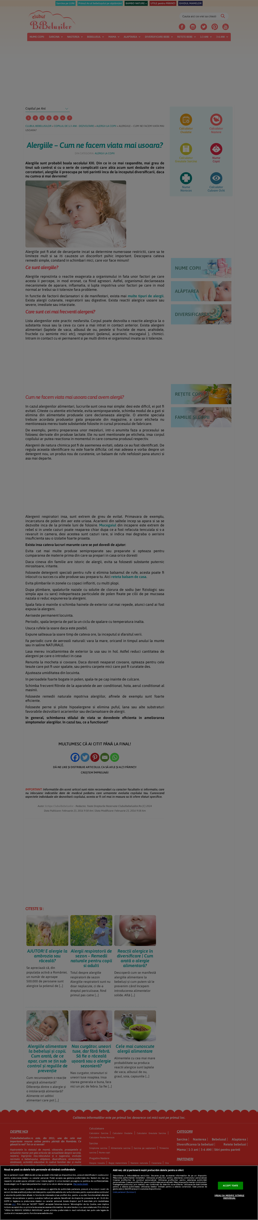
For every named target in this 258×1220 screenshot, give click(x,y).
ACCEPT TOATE (230, 1185)
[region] (129, 1192)
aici (14, 1204)
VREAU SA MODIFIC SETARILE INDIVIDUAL (229, 1196)
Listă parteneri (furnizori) (124, 1192)
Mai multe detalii (80, 1184)
